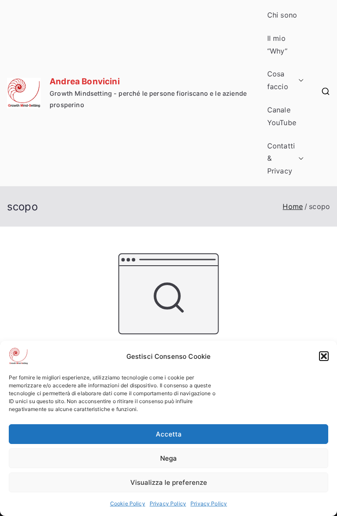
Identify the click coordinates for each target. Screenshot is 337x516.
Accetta (169, 434)
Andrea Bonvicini (85, 81)
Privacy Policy (168, 503)
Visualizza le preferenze (168, 482)
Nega (168, 458)
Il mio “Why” (277, 44)
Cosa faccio (277, 80)
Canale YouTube (281, 116)
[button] (323, 356)
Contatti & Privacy (281, 158)
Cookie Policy (127, 503)
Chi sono (282, 15)
